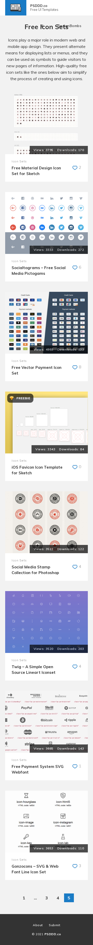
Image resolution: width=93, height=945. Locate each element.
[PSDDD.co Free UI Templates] (15, 13)
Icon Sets (19, 161)
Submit (54, 925)
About (38, 925)
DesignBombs (70, 26)
